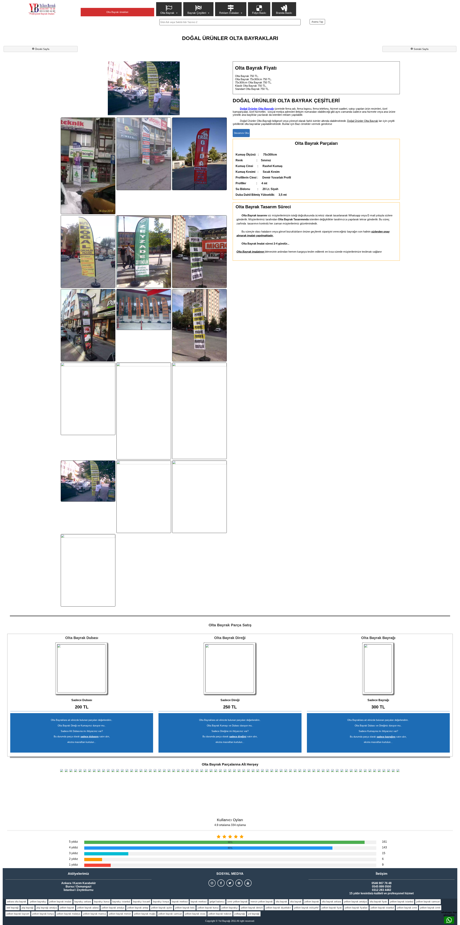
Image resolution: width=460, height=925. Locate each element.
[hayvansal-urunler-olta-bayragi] (88, 325)
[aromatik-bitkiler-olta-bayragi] (88, 166)
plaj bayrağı (28, 907)
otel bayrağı (12, 907)
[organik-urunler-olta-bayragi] (143, 411)
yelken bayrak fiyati (331, 907)
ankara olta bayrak (16, 901)
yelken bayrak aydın (161, 907)
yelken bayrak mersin (120, 913)
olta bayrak (281, 901)
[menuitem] (169, 9)
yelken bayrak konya (43, 913)
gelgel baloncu (217, 901)
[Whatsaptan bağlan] (449, 920)
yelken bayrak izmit (430, 907)
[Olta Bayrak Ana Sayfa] (42, 9)
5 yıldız (73, 841)
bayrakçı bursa (101, 901)
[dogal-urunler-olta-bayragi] (88, 251)
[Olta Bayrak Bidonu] (81, 669)
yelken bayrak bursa (207, 907)
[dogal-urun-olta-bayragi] (143, 251)
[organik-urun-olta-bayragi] (199, 411)
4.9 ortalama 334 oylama (230, 825)
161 (384, 841)
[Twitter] (230, 883)
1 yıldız (73, 864)
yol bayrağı (253, 913)
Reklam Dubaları (229, 12)
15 (383, 853)
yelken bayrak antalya (355, 901)
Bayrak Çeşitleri (196, 12)
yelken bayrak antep (137, 907)
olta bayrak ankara (331, 901)
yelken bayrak (311, 901)
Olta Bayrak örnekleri (117, 12)
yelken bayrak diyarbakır (278, 907)
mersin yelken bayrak (261, 901)
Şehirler (117, 4)
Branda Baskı (284, 12)
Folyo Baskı (259, 12)
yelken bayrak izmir (407, 907)
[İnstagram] (212, 883)
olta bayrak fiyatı (378, 901)
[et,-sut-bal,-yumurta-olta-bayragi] (199, 251)
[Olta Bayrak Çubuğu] (229, 669)
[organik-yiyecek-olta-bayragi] (88, 481)
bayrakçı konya (161, 901)
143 (384, 847)
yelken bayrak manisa (94, 913)
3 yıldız (73, 853)
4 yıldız (73, 847)
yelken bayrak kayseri (17, 913)
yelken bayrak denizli (252, 907)
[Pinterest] (239, 883)
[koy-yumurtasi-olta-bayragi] (199, 325)
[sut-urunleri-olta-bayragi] (143, 497)
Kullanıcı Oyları (230, 820)
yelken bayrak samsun (428, 901)
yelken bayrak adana (88, 907)
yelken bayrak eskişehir (306, 907)
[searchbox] (230, 22)
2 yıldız (73, 858)
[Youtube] (248, 883)
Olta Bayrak (167, 12)
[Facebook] (221, 883)
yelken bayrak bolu (185, 907)
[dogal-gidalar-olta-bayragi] (199, 154)
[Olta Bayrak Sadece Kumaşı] (378, 669)
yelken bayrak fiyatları (356, 907)
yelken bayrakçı (37, 901)
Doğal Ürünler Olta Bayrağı (257, 108)
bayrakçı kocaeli (141, 901)
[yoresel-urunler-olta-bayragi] (199, 497)
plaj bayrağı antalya (46, 907)
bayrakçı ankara (82, 901)
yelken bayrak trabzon (219, 913)
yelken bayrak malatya (68, 913)
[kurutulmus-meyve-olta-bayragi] (88, 399)
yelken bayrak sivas (195, 913)
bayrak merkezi (180, 901)
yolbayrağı (239, 913)
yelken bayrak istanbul (401, 901)
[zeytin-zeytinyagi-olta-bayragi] (88, 570)
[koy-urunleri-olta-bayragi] (143, 309)
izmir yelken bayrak (237, 901)
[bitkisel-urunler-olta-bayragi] (143, 154)
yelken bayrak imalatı (60, 901)
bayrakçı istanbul (121, 901)
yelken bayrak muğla (144, 913)
